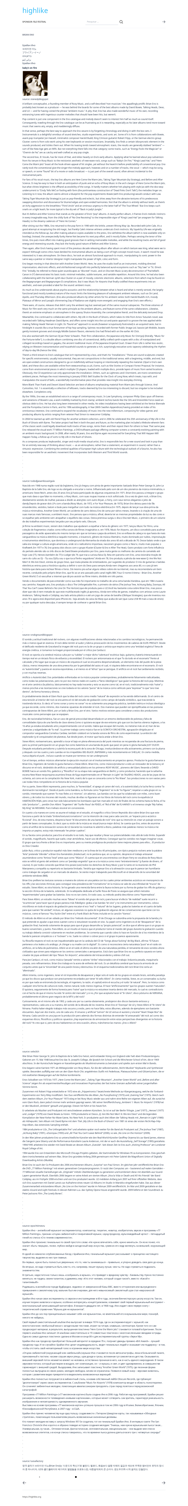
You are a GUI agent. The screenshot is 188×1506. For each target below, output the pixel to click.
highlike (35, 10)
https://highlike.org (31, 1496)
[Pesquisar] (121, 22)
